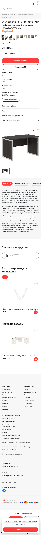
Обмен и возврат (29, 400)
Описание (7, 184)
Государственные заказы (10, 398)
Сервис (26, 395)
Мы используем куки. (12, 521)
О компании (6, 389)
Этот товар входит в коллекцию (15, 270)
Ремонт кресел (7, 429)
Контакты (5, 406)
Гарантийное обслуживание (12, 116)
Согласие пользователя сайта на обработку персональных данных (16, 448)
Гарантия (27, 398)
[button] (2, 317)
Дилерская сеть (7, 392)
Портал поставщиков (9, 395)
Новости (5, 403)
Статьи (4, 432)
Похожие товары (12, 323)
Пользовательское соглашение (12, 454)
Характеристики (21, 184)
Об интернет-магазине (9, 418)
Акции (26, 389)
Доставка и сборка (9, 106)
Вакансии (5, 409)
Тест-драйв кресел (8, 427)
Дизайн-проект (7, 424)
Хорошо (20, 529)
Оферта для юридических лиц (11, 438)
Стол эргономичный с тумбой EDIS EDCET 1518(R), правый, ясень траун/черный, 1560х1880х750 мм (20, 356)
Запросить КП (20, 67)
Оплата (4, 111)
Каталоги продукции (8, 421)
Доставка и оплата (30, 392)
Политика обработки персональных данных (16, 442)
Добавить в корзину (21, 61)
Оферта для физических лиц (11, 435)
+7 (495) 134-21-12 (11, 466)
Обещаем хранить (29, 521)
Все (4, 277)
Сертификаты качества (11, 121)
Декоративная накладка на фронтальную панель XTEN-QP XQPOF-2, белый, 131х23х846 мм (20, 309)
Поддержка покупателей (28, 405)
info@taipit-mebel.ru (12, 475)
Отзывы (4, 400)
